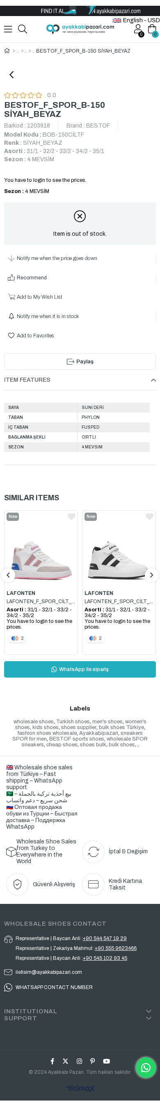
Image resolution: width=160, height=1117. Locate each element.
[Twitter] (65, 1061)
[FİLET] (22, 51)
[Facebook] (52, 1061)
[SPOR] (30, 51)
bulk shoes (122, 745)
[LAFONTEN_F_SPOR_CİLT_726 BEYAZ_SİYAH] (118, 548)
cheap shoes (62, 745)
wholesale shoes (34, 722)
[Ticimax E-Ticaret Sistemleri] (80, 1089)
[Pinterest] (92, 1061)
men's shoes (107, 722)
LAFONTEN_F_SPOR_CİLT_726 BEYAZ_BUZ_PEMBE (41, 601)
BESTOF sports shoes (76, 739)
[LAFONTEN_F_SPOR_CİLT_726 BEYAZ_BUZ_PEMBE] (41, 548)
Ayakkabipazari (98, 733)
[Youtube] (106, 1061)
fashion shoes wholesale (47, 733)
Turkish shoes (73, 722)
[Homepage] (14, 51)
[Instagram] (79, 1061)
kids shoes (45, 727)
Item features (27, 380)
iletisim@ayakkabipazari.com (49, 972)
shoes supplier (78, 727)
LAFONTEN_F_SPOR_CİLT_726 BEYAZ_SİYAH (119, 601)
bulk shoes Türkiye (121, 727)
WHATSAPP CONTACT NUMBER (54, 987)
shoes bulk (93, 745)
